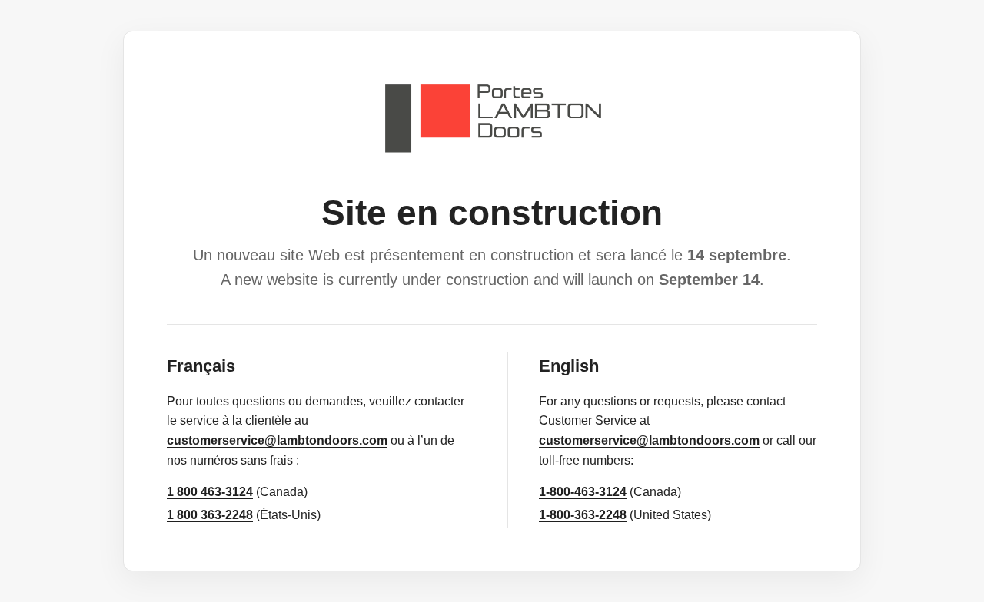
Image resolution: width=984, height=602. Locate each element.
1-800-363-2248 (583, 514)
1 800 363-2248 (210, 514)
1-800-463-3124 (583, 491)
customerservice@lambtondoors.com (277, 440)
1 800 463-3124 (210, 491)
